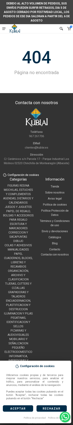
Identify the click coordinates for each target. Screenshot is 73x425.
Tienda (55, 186)
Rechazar (51, 408)
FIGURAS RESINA (18, 185)
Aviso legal (55, 198)
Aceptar (18, 408)
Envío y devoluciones (55, 231)
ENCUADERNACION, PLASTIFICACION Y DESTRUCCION (18, 305)
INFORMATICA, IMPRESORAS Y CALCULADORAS (18, 360)
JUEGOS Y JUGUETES (18, 207)
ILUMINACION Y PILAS (18, 313)
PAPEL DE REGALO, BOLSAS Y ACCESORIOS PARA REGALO (18, 215)
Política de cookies (57, 417)
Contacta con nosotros (55, 254)
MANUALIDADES (18, 249)
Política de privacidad (35, 417)
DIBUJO (18, 241)
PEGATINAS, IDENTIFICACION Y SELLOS (18, 322)
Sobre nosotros (54, 192)
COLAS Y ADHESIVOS (18, 245)
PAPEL (18, 253)
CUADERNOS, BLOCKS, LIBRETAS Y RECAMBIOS (18, 262)
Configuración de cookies (23, 175)
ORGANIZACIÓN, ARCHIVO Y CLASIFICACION (18, 275)
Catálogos (55, 237)
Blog (55, 243)
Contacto (54, 249)
